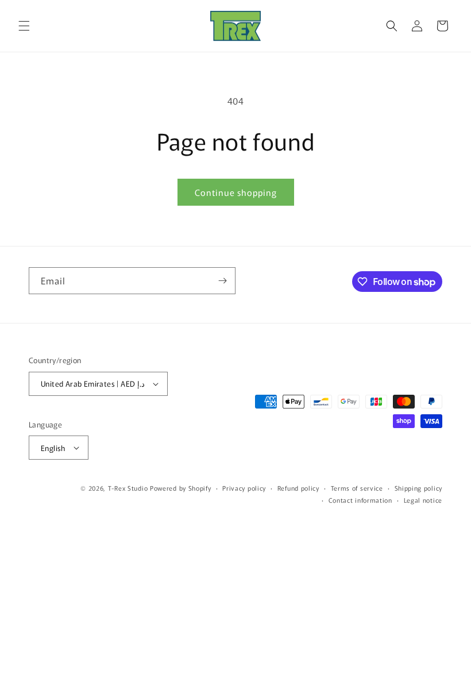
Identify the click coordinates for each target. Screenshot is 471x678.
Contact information (360, 499)
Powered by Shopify (180, 487)
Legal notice (423, 499)
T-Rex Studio (128, 487)
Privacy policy (244, 487)
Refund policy (298, 487)
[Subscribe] (222, 280)
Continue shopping (236, 192)
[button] (24, 25)
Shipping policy (419, 487)
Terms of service (357, 487)
